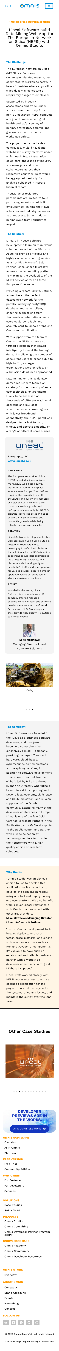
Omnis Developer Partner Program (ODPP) (27, 1233)
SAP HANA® (12, 1210)
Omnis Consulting (16, 1226)
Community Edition (17, 1169)
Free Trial (10, 1163)
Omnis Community (16, 1251)
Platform (10, 1153)
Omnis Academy (15, 1245)
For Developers (14, 1185)
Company (10, 1287)
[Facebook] (21, 1322)
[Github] (29, 1322)
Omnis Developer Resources (23, 1256)
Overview (10, 1142)
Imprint (26, 1341)
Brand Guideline (15, 1292)
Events (8, 1298)
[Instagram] (36, 1322)
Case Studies (13, 1204)
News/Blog (11, 1303)
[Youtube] (6, 1322)
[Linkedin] (13, 1322)
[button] (10, 685)
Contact (9, 1308)
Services (10, 1191)
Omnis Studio (13, 1221)
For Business (12, 1180)
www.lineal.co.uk (19, 460)
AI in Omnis (12, 1147)
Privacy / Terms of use (42, 1341)
